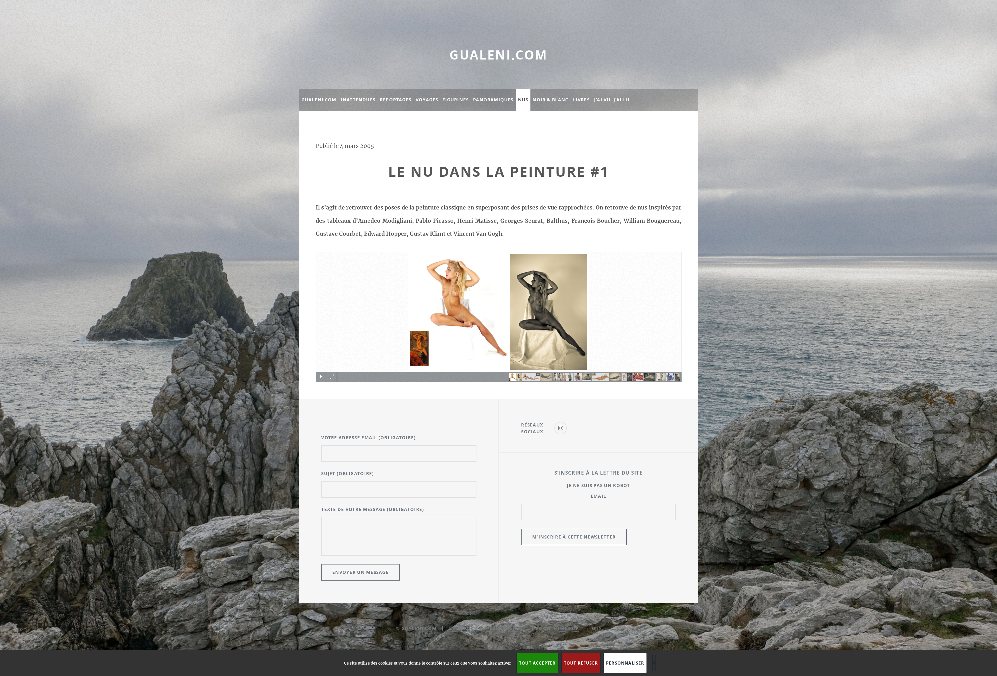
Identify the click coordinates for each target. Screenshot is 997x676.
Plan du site (503, 628)
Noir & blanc (550, 100)
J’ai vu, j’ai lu (612, 100)
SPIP (596, 628)
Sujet (347, 473)
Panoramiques (493, 100)
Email (598, 496)
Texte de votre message (372, 509)
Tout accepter (537, 663)
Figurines (455, 100)
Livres (581, 100)
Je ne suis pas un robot (598, 485)
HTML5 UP (566, 628)
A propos (460, 628)
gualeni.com (498, 54)
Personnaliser (625, 663)
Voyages (427, 100)
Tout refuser (581, 663)
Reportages (395, 100)
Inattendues (358, 100)
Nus (523, 100)
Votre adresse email (368, 438)
